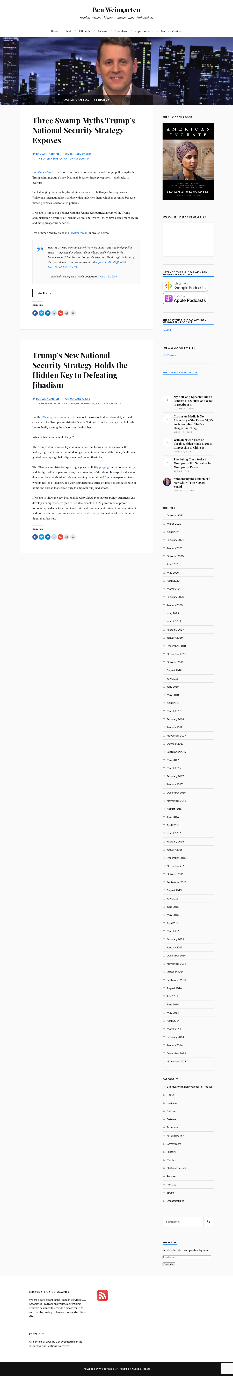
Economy (172, 1127)
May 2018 (173, 694)
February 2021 (175, 539)
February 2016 (175, 841)
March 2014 (174, 1028)
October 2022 (175, 515)
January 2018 (175, 727)
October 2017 (175, 743)
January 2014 (175, 1045)
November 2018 (176, 654)
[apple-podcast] (185, 303)
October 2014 (175, 971)
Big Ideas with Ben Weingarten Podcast (190, 1086)
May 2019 (173, 613)
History (171, 1151)
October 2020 (175, 556)
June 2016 (173, 817)
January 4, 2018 (80, 398)
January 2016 (175, 849)
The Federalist (46, 172)
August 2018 (174, 670)
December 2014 (176, 955)
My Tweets (169, 355)
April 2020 (173, 580)
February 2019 (175, 629)
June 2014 (173, 1004)
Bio (163, 31)
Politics (171, 1184)
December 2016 (176, 792)
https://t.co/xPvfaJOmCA (62, 267)
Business (172, 1103)
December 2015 (176, 857)
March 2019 (174, 621)
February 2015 (175, 939)
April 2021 (173, 531)
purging (104, 467)
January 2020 (175, 605)
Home (54, 31)
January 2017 (175, 784)
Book (68, 31)
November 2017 (176, 735)
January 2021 (175, 548)
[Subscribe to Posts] (102, 1300)
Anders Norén (141, 1369)
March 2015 (174, 931)
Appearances (143, 31)
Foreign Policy (51, 158)
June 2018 (173, 686)
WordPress (106, 1369)
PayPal (167, 330)
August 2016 (174, 808)
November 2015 (176, 865)
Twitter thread (79, 233)
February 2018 (175, 719)
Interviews (121, 31)
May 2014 (173, 1012)
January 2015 (175, 947)
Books (170, 1094)
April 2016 (173, 825)
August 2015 (174, 890)
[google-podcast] (185, 290)
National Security (77, 158)
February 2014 (175, 1036)
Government (85, 403)
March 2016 (174, 833)
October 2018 (175, 662)
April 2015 (173, 922)
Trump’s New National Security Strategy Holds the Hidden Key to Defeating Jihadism (79, 370)
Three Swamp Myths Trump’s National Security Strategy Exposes (83, 130)
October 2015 (175, 874)
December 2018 (176, 645)
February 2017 (175, 776)
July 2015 (172, 898)
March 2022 (174, 523)
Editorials (84, 31)
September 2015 (176, 882)
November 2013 (176, 1061)
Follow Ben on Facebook (180, 372)
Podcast (102, 31)
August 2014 (174, 988)
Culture (171, 1111)
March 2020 (174, 588)
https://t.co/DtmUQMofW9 (110, 262)
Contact (177, 31)
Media (170, 1160)
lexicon (49, 477)
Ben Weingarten (116, 9)
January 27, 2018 (107, 276)
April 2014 (173, 1020)
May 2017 (173, 760)
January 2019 (175, 637)
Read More (43, 292)
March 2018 (174, 711)
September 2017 (176, 751)
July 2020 (172, 564)
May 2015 (173, 914)
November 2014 (176, 963)
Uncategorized (175, 1200)
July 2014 (172, 996)
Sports (170, 1192)
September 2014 (176, 979)
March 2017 (174, 768)
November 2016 (176, 800)
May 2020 (173, 572)
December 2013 (176, 1053)
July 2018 (172, 678)
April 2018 (173, 702)
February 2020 (175, 596)
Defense (47, 403)
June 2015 (173, 906)
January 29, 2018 (80, 154)
